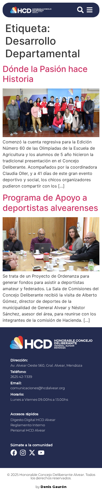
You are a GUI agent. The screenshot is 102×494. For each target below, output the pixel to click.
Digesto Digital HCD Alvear (32, 420)
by (51, 487)
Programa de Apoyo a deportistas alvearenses (50, 203)
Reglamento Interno (27, 425)
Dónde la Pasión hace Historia (45, 74)
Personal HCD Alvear (27, 430)
